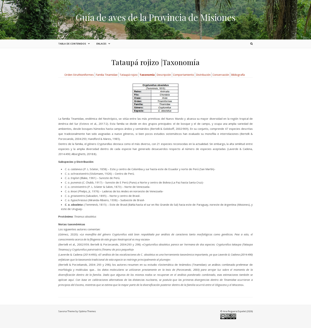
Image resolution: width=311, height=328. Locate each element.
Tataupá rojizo (129, 74)
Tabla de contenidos (72, 43)
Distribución (203, 74)
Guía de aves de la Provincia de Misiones (156, 17)
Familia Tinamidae (107, 74)
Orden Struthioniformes (79, 74)
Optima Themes (87, 311)
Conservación (221, 74)
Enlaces (101, 43)
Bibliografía (238, 74)
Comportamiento (183, 74)
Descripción (164, 74)
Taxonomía (147, 74)
